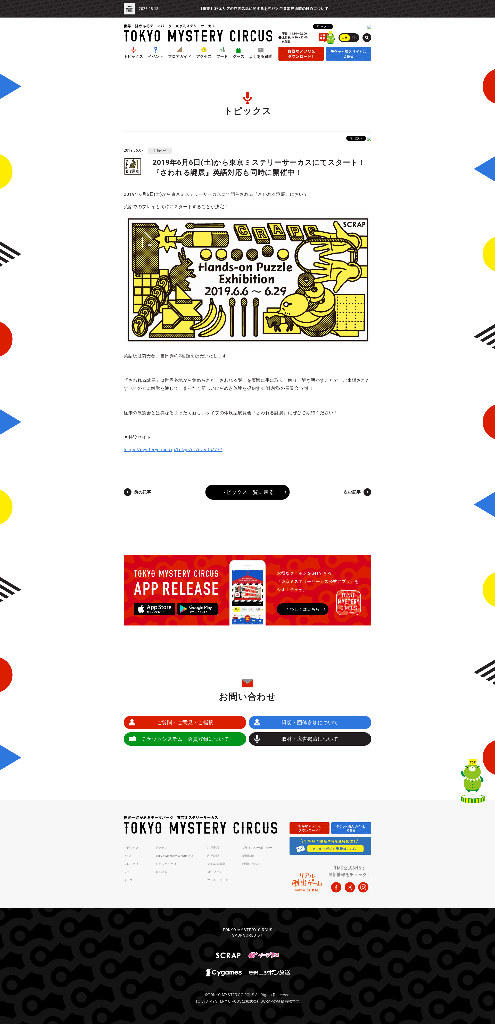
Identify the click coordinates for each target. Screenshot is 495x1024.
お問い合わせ (251, 864)
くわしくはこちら (303, 609)
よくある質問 (260, 56)
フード (222, 56)
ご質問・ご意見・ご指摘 (185, 722)
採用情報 (248, 856)
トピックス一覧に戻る (247, 492)
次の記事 (352, 492)
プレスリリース (217, 880)
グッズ (238, 56)
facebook (336, 887)
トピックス (133, 56)
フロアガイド (179, 56)
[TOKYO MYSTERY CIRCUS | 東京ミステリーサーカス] (198, 33)
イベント (155, 56)
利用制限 (213, 856)
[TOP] (473, 782)
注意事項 (213, 847)
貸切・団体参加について (310, 722)
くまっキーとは (166, 864)
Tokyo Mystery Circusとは (174, 856)
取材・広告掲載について (310, 739)
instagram (363, 887)
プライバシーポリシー (257, 847)
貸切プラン (214, 872)
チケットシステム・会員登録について (185, 739)
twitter (350, 887)
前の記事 (142, 492)
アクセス (204, 56)
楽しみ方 (161, 872)
